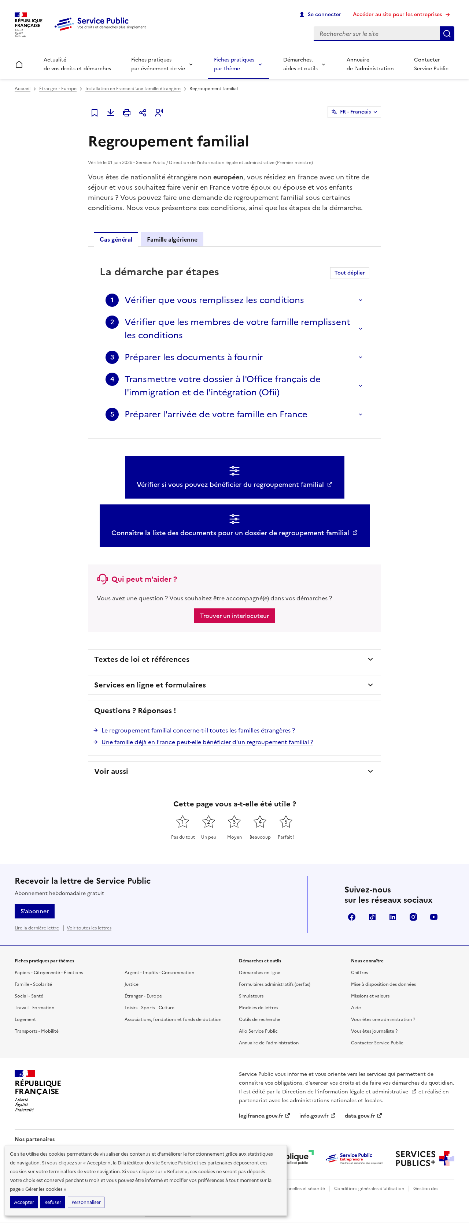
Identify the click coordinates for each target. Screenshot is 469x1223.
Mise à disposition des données (383, 984)
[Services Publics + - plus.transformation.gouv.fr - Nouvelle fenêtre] (425, 1158)
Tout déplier (350, 273)
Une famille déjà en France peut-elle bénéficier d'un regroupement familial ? (207, 742)
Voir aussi (111, 771)
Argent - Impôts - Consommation (159, 972)
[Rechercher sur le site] (447, 33)
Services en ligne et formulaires (150, 684)
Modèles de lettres (258, 1007)
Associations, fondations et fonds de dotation (173, 1019)
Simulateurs (251, 996)
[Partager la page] (142, 112)
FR (355, 112)
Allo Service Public (258, 1031)
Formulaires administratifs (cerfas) (274, 984)
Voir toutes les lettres (89, 928)
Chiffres (359, 972)
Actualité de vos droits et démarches (77, 64)
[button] (159, 112)
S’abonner (35, 911)
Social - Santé (29, 996)
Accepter (24, 1202)
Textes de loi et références (141, 659)
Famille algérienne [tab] (172, 239)
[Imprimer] (126, 112)
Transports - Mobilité (37, 1031)
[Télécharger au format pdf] (110, 112)
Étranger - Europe (58, 88)
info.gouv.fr (314, 1116)
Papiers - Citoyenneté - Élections (49, 972)
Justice (132, 984)
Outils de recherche (259, 1019)
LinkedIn (392, 917)
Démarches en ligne (259, 972)
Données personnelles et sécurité (290, 1188)
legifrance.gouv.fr (261, 1116)
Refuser (52, 1202)
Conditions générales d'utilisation (369, 1188)
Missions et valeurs (370, 996)
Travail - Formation (34, 1007)
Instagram (413, 917)
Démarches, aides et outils (300, 64)
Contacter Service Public (431, 64)
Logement (25, 1019)
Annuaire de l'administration (269, 1043)
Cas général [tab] (116, 239)
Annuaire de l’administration (370, 64)
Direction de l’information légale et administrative (346, 1092)
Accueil (22, 88)
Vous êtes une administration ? (383, 1019)
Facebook (351, 917)
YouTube (433, 917)
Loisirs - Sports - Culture (149, 1007)
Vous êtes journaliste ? (374, 1031)
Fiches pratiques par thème (234, 64)
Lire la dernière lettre (37, 928)
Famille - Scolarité (33, 984)
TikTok (372, 917)
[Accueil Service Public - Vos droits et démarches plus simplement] (101, 31)
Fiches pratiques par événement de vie (158, 64)
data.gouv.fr (360, 1116)
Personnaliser (86, 1202)
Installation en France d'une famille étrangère (133, 88)
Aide (356, 1007)
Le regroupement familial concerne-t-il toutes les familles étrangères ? (198, 730)
